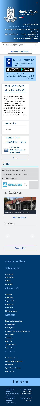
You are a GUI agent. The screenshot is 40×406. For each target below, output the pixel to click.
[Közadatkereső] (20, 185)
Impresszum (10, 403)
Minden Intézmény (20, 217)
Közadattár (9, 307)
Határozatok (9, 277)
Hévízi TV (8, 341)
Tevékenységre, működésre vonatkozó (15, 174)
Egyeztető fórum (10, 301)
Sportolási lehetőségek (13, 368)
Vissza (15, 158)
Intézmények (9, 334)
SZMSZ (7, 281)
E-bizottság (9, 297)
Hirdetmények (10, 324)
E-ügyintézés (9, 304)
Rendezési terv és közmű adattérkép (17, 331)
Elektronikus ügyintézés (20, 51)
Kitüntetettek (9, 348)
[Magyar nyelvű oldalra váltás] (20, 17)
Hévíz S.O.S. (9, 371)
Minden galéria (20, 248)
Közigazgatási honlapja (28, 12)
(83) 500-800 (31, 34)
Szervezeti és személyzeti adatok (13, 170)
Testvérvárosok (10, 344)
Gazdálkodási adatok (9, 178)
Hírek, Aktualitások (11, 358)
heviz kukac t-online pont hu (28, 39)
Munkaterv (8, 284)
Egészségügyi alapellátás (13, 321)
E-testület (8, 294)
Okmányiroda (9, 328)
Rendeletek (9, 274)
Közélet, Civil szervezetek (14, 361)
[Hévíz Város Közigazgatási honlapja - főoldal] (11, 15)
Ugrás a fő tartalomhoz (30, 24)
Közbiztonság (9, 364)
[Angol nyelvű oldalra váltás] (22, 17)
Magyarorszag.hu (11, 311)
